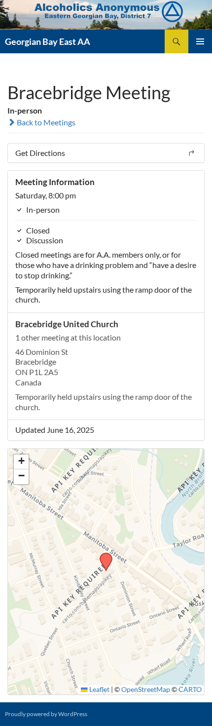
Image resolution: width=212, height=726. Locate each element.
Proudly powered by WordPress (46, 714)
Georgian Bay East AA (47, 41)
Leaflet (98, 689)
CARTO (190, 689)
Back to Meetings (45, 122)
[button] (103, 556)
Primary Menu (200, 41)
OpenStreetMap (145, 689)
